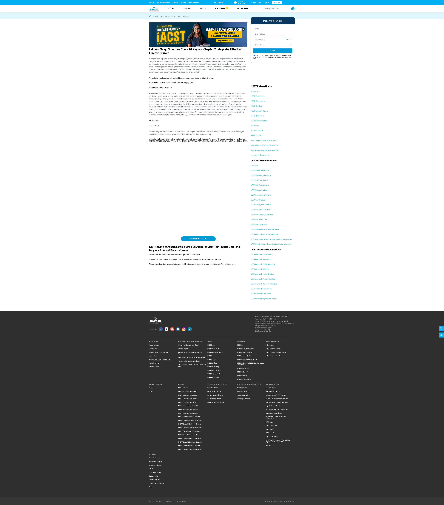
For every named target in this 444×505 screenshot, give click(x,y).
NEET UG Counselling (259, 121)
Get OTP (289, 39)
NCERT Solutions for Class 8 (187, 399)
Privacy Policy (181, 501)
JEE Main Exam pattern (260, 185)
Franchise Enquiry (155, 472)
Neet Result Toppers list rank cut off (265, 145)
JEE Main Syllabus (258, 200)
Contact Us (153, 348)
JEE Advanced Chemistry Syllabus (264, 284)
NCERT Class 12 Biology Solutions (189, 438)
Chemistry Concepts (243, 399)
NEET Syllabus (256, 106)
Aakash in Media (154, 363)
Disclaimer (169, 501)
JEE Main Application (259, 190)
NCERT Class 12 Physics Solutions (189, 449)
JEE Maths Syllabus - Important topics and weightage (271, 244)
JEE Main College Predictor (261, 175)
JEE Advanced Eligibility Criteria (263, 264)
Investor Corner (154, 367)
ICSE (150, 391)
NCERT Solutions (183, 388)
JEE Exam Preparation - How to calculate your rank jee (271, 239)
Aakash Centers (154, 458)
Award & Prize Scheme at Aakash (277, 399)
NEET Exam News (213, 377)
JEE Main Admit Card (259, 220)
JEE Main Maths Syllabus (260, 210)
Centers (171, 8)
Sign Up (277, 2)
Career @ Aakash (155, 465)
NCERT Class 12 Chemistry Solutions (190, 442)
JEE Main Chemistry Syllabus (262, 215)
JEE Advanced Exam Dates (261, 254)
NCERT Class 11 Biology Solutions (189, 424)
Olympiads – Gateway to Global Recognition (276, 417)
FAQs (151, 469)
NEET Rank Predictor (214, 370)
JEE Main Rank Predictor (260, 170)
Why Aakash (153, 356)
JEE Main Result (242, 375)
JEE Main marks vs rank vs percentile (265, 229)
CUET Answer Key (272, 436)
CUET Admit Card (271, 425)
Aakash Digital (183, 348)
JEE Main (254, 165)
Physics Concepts (242, 391)
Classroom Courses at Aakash (188, 345)
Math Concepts (242, 388)
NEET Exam (255, 91)
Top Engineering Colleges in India (277, 402)
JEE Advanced (270, 345)
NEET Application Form (215, 352)
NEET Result (211, 356)
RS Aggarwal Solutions (215, 395)
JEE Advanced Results (273, 356)
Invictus (175, 2)
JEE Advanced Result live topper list (264, 234)
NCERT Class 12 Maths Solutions (189, 446)
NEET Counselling (213, 367)
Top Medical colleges (273, 406)
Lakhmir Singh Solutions (215, 402)
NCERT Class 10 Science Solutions (189, 420)
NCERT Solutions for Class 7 (187, 395)
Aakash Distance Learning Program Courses (190, 353)
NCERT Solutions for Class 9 (187, 402)
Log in (267, 2)
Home (150, 16)
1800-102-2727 (242, 3)
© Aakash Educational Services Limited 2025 (280, 501)
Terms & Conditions (155, 501)
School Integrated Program (190, 2)
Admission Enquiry (155, 461)
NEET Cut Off (256, 135)
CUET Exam (269, 422)
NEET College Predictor (215, 374)
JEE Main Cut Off (242, 372)
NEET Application (257, 116)
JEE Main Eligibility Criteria (261, 195)
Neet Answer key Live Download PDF (265, 150)
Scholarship (221, 8)
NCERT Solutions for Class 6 (187, 391)
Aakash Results (271, 388)
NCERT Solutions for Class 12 (188, 413)
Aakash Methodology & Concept (160, 359)
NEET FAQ (255, 126)
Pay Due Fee (218, 2)
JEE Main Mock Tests (244, 356)
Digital (151, 2)
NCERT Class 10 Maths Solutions (189, 417)
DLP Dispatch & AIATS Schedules (277, 409)
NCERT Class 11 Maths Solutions (189, 431)
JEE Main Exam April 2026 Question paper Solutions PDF (250, 364)
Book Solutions (212, 388)
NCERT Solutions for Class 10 (188, 406)
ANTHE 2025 (270, 445)
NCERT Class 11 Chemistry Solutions (190, 427)
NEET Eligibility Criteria (259, 111)
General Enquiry (154, 479)
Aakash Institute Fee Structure (276, 395)
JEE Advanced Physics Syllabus (263, 279)
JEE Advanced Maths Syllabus (262, 274)
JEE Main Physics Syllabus (261, 205)
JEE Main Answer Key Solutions (247, 359)
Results (202, 8)
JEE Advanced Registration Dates (263, 299)
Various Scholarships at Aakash (189, 361)
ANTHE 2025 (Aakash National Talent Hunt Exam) (192, 365)
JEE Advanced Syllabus (260, 269)
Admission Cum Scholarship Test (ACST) (191, 357)
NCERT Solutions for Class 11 (188, 409)
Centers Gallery (154, 476)
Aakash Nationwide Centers (158, 352)
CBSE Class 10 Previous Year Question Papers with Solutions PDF (278, 441)
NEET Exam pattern (258, 101)
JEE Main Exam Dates (259, 180)
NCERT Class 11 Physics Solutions (189, 435)
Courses (186, 8)
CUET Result (270, 433)
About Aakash (154, 345)
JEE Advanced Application (261, 259)
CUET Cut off (270, 429)
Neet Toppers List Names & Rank (264, 140)
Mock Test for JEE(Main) (157, 483)
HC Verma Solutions (214, 399)
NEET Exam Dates (258, 96)
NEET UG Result (257, 131)
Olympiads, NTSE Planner (274, 413)
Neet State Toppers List (260, 155)
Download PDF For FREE (198, 239)
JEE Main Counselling (259, 224)
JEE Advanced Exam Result (261, 289)
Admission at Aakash (273, 391)
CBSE (151, 388)
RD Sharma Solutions (214, 391)
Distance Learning (163, 2)
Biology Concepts (242, 395)
